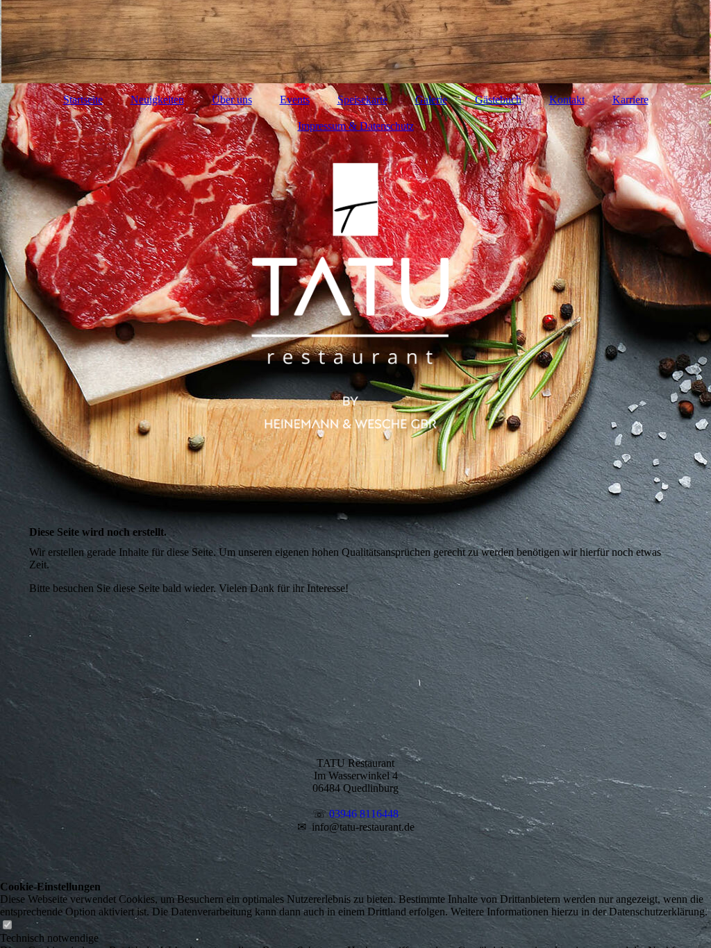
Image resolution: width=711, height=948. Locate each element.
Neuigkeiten (157, 99)
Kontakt (567, 99)
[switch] (7, 925)
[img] (355, 41)
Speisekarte (362, 99)
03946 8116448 (364, 814)
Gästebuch (498, 99)
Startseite (83, 99)
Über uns (232, 99)
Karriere (630, 99)
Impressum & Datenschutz (356, 126)
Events (295, 99)
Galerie (431, 99)
